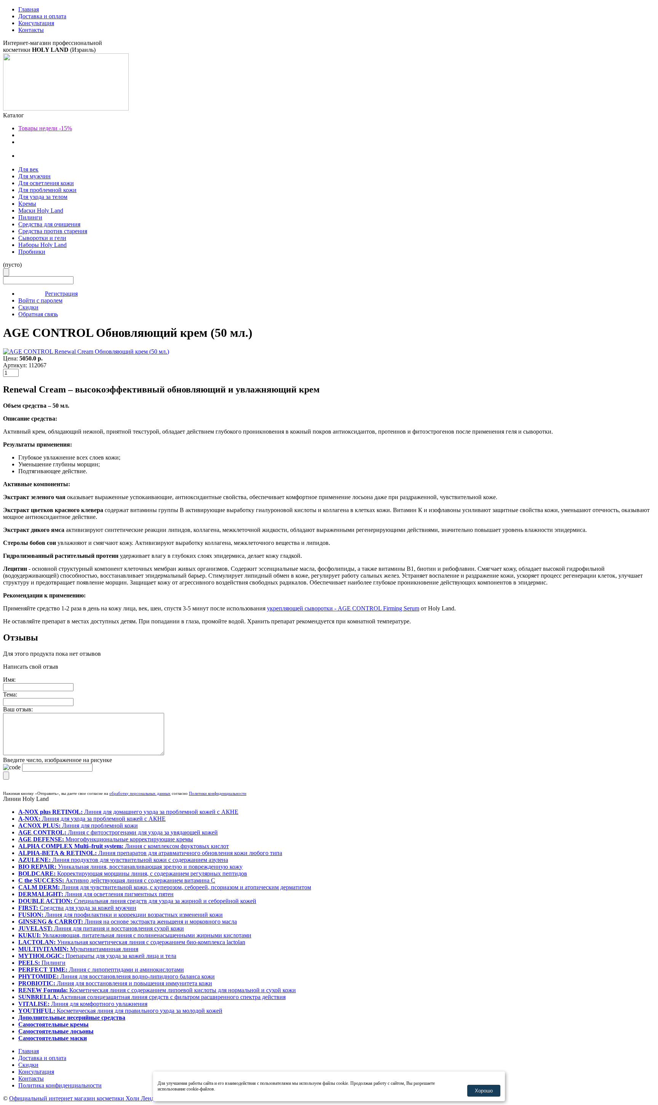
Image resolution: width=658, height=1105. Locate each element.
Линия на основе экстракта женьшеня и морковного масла (127, 921)
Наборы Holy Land (42, 245)
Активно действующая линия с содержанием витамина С (116, 880)
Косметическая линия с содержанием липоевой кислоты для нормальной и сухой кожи (157, 990)
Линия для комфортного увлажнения (82, 1004)
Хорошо (484, 1091)
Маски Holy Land (40, 210)
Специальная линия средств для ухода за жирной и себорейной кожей (137, 901)
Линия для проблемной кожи (78, 825)
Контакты (31, 30)
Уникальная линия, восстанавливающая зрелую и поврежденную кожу (130, 866)
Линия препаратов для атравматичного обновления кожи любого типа (150, 853)
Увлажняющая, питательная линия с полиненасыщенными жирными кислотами (134, 935)
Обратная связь (38, 314)
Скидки (28, 307)
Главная (28, 9)
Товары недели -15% (45, 128)
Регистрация (61, 293)
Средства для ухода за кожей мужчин (77, 908)
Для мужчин (34, 176)
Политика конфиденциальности (60, 1085)
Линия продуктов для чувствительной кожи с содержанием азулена (123, 860)
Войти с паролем (40, 300)
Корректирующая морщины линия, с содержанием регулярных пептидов (132, 873)
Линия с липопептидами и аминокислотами (101, 969)
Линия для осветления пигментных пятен (96, 894)
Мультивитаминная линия (78, 949)
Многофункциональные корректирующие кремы (105, 839)
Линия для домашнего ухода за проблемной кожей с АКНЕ (128, 812)
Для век (28, 169)
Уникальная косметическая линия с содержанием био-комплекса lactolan (131, 942)
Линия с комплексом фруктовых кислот (123, 846)
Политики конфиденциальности (217, 793)
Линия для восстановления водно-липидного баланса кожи (116, 976)
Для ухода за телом (42, 197)
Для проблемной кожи (47, 190)
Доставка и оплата (42, 16)
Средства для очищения (49, 224)
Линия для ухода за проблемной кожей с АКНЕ (92, 818)
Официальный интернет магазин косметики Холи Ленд (81, 1098)
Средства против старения (52, 231)
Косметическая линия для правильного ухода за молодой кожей (120, 1010)
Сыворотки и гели (42, 238)
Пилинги (30, 217)
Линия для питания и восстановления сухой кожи (101, 928)
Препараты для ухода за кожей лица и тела (97, 956)
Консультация (36, 23)
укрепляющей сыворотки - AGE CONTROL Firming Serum (343, 608)
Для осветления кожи (46, 183)
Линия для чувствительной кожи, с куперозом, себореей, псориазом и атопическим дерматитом (164, 887)
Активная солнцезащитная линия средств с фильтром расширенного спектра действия (152, 997)
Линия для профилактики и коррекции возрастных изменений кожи (120, 914)
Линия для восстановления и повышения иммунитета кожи (115, 983)
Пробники (31, 251)
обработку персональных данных (140, 793)
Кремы (27, 203)
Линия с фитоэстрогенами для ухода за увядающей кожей (118, 832)
